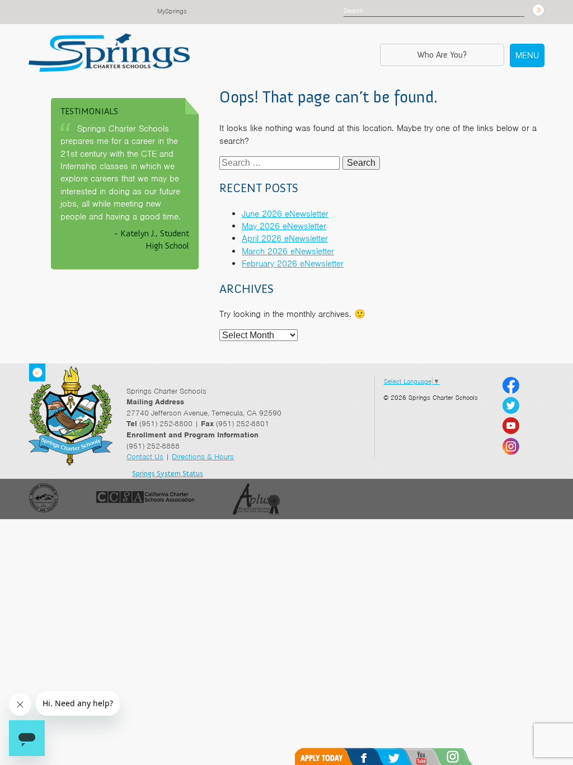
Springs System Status (167, 473)
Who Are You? (442, 54)
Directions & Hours (203, 456)
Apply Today (327, 756)
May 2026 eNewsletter (284, 226)
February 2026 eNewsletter (293, 263)
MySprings (172, 11)
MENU (527, 55)
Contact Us (144, 456)
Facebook (375, 756)
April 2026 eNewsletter (285, 238)
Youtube (436, 756)
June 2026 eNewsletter (285, 214)
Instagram (467, 756)
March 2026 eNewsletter (288, 251)
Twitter (405, 756)
